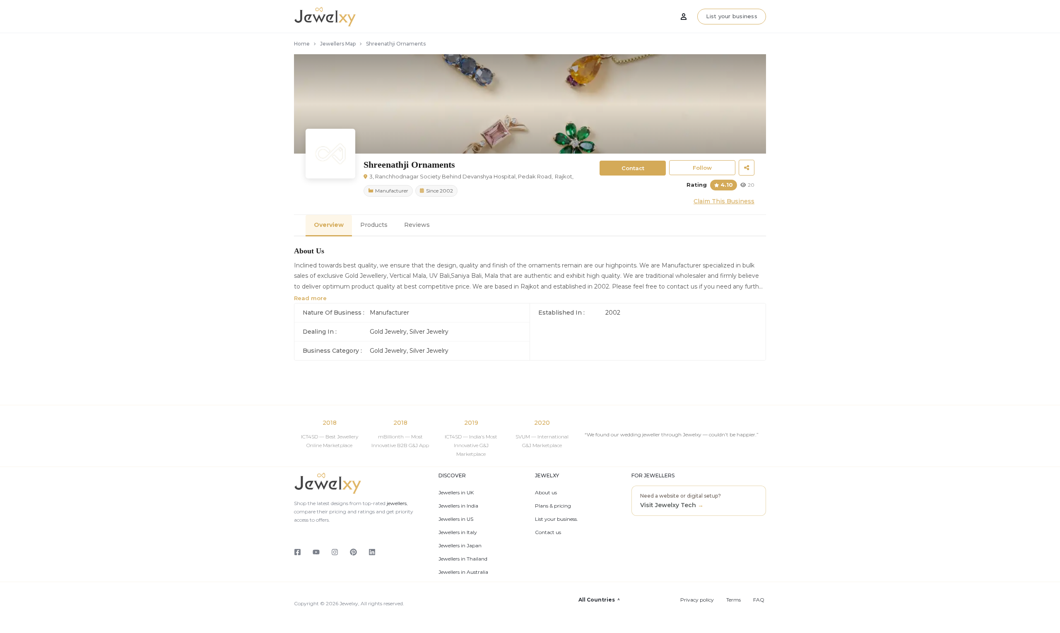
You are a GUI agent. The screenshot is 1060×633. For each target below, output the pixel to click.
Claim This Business (724, 201)
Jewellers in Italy (457, 532)
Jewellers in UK (456, 493)
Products (374, 225)
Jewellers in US (455, 519)
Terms (733, 600)
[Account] (683, 16)
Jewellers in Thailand (462, 559)
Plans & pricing (553, 506)
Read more (310, 298)
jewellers (396, 503)
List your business (731, 16)
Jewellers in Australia (463, 572)
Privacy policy (697, 600)
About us (546, 493)
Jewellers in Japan (460, 546)
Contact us (548, 532)
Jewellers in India (458, 506)
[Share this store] (746, 168)
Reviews (417, 225)
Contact (633, 168)
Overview (329, 225)
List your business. (556, 519)
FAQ (758, 600)
